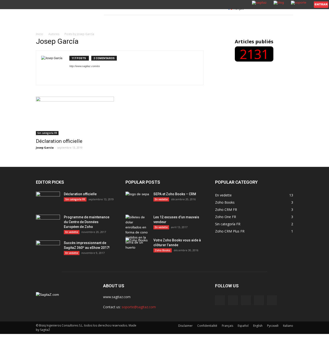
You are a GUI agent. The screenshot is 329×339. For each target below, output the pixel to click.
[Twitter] (259, 300)
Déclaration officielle (59, 141)
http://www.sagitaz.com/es (84, 66)
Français (227, 326)
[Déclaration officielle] (75, 116)
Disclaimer (185, 326)
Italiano (288, 326)
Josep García (45, 147)
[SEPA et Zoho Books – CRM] (137, 200)
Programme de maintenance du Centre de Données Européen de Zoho (86, 222)
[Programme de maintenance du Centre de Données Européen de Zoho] (48, 223)
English (258, 326)
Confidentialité (207, 326)
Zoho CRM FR (226, 209)
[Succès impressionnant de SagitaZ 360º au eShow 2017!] (48, 248)
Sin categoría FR (47, 133)
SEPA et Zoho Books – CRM (174, 194)
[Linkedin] (246, 300)
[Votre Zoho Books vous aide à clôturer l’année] (137, 246)
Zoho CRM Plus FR (229, 231)
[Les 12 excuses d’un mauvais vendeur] (137, 232)
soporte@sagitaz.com (139, 307)
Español (243, 326)
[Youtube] (272, 300)
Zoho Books (162, 250)
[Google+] (233, 300)
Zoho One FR (225, 216)
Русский (272, 326)
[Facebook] (220, 300)
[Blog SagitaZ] (64, 15)
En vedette (71, 232)
